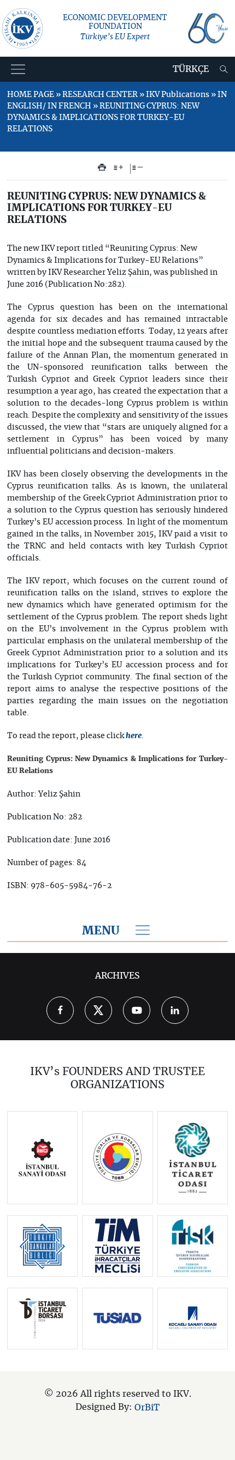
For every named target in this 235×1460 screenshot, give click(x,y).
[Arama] (224, 69)
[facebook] (60, 1010)
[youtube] (136, 1010)
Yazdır (102, 167)
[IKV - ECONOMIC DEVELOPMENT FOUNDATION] (22, 28)
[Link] (42, 1158)
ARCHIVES (117, 976)
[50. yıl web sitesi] (208, 28)
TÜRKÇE (191, 69)
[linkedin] (175, 1010)
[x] (98, 1010)
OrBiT (147, 1407)
